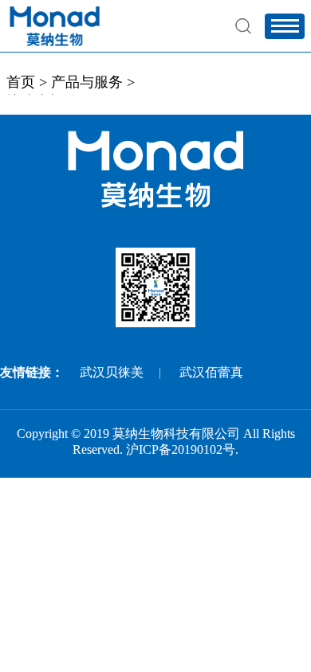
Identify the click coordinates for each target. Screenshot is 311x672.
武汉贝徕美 (112, 372)
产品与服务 (87, 82)
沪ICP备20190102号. (182, 449)
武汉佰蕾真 (211, 372)
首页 (20, 82)
